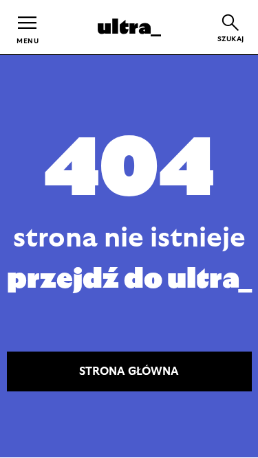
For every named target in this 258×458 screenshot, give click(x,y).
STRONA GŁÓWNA (129, 371)
